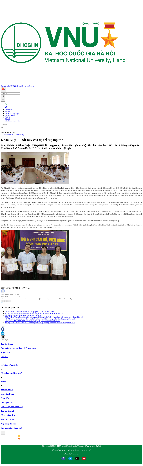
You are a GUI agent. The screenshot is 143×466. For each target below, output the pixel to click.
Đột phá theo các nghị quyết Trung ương (18, 348)
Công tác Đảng (7, 394)
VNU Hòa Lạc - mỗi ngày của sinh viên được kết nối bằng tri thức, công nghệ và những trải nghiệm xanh (40, 319)
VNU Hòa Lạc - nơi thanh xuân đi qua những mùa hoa (23, 315)
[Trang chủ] (63, 84)
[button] (71, 329)
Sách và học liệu (8, 415)
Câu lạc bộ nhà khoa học (12, 407)
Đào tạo (7, 111)
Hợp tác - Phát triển (9, 365)
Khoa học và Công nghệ (11, 373)
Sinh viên (8, 117)
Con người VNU (8, 402)
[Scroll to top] (3, 433)
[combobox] (3, 89)
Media (3, 381)
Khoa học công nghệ (12, 113)
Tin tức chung (19, 135)
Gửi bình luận (6, 301)
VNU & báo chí (7, 419)
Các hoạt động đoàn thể (11, 428)
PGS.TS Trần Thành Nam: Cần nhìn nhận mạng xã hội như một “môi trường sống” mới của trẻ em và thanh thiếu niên (44, 317)
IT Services (25, 86)
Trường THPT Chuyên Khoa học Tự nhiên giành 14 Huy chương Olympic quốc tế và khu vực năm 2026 (40, 323)
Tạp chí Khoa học (8, 411)
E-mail (19, 86)
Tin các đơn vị (7, 389)
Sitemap (31, 86)
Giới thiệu (8, 109)
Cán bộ (7, 119)
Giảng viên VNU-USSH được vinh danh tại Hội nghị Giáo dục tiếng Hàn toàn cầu (32, 321)
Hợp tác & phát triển (12, 115)
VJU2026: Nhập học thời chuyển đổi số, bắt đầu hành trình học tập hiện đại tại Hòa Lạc (34, 313)
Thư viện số (5, 86)
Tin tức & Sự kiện (7, 135)
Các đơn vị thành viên (12, 121)
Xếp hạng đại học (8, 424)
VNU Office (13, 86)
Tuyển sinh (5, 352)
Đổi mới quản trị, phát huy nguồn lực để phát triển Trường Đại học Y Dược (30, 311)
